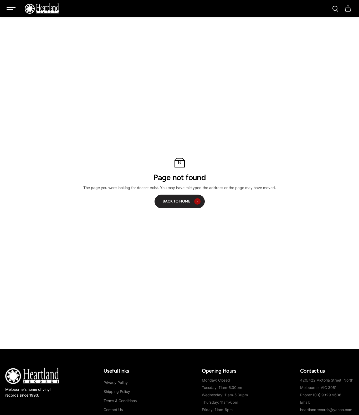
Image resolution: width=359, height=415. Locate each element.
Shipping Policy (117, 391)
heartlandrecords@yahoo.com (326, 409)
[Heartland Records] (42, 8)
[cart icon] (348, 8)
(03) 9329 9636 (327, 395)
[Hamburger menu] (11, 8)
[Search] (335, 8)
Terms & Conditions (120, 400)
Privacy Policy (116, 382)
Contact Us (113, 409)
